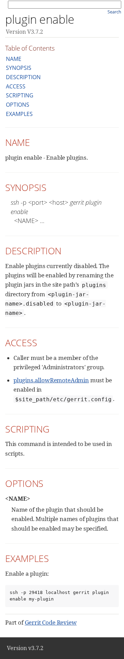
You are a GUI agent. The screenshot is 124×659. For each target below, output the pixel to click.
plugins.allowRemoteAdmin (51, 380)
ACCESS (15, 86)
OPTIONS (17, 104)
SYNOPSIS (18, 68)
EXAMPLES (19, 114)
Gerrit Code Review (51, 622)
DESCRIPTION (23, 77)
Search (114, 12)
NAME (13, 59)
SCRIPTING (19, 95)
